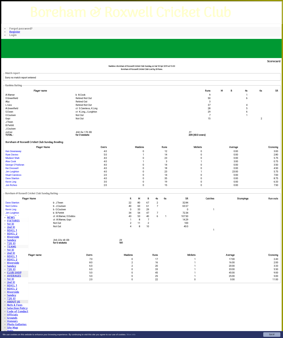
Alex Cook (10, 161)
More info (131, 334)
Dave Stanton (12, 178)
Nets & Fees (14, 304)
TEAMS (11, 246)
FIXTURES (13, 220)
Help (10, 330)
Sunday (11, 240)
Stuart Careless (13, 175)
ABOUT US (13, 301)
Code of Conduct (17, 311)
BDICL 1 (12, 230)
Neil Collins (11, 206)
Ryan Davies (11, 154)
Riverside (13, 236)
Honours (12, 321)
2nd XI (11, 227)
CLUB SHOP (14, 272)
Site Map (12, 327)
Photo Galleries (17, 324)
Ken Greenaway (13, 151)
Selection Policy (17, 308)
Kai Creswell (11, 168)
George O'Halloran (14, 164)
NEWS (11, 217)
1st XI (10, 223)
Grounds (12, 317)
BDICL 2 (12, 233)
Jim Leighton (12, 171)
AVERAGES (14, 275)
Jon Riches (11, 185)
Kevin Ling (10, 181)
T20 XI (11, 243)
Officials (12, 314)
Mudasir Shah (12, 158)
